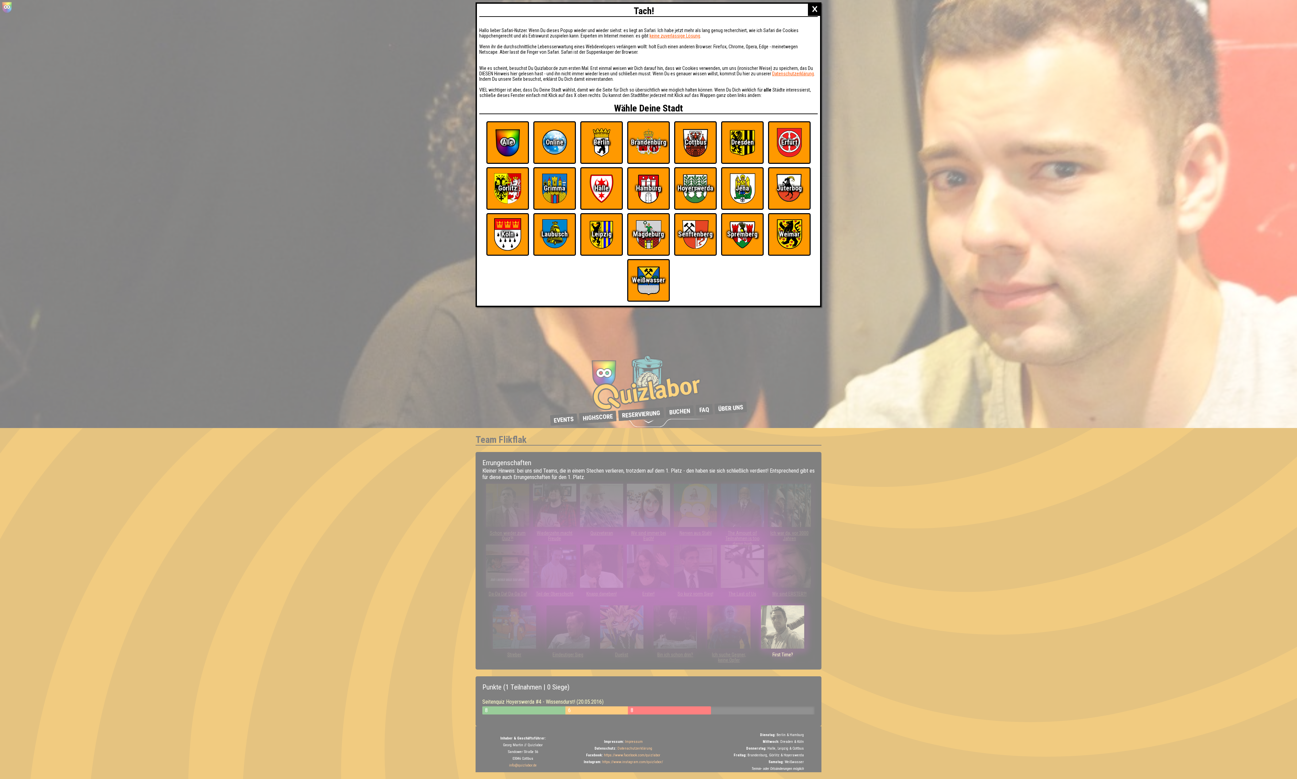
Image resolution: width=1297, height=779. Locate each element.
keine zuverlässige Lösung (675, 36)
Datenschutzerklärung (793, 73)
